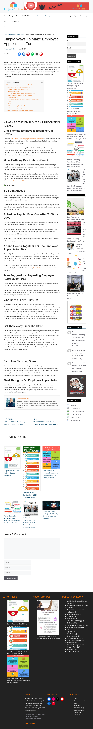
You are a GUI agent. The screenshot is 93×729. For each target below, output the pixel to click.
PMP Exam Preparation (74, 638)
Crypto (69, 607)
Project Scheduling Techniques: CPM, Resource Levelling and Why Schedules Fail (78, 340)
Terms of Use (78, 715)
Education (70, 616)
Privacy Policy (79, 708)
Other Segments (72, 636)
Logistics (69, 631)
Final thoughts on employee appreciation (21, 110)
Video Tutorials (71, 651)
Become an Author (80, 701)
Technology (83, 16)
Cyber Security (76, 414)
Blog (75, 703)
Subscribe (15, 21)
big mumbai (76, 350)
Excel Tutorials (76, 417)
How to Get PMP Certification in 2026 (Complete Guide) (30, 495)
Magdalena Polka (9, 49)
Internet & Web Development (76, 625)
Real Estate (70, 642)
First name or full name (74, 41)
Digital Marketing (72, 614)
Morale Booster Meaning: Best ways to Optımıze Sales (75, 296)
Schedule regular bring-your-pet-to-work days (22, 93)
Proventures (76, 332)
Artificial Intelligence (26, 16)
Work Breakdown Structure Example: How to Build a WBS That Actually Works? (76, 136)
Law (68, 629)
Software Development (74, 645)
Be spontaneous (14, 91)
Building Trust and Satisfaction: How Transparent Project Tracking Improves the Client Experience (30, 522)
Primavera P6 (75, 408)
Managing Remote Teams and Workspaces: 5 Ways (76, 248)
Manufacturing (71, 634)
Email (69, 48)
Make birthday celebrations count (18, 89)
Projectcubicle (79, 710)
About (76, 698)
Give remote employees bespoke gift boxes (21, 87)
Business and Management (45, 16)
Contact (77, 705)
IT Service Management (74, 627)
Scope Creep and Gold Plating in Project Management (11, 473)
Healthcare (70, 623)
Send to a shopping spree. (16, 108)
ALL (5, 21)
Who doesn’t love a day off (17, 104)
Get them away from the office (18, 106)
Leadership (61, 16)
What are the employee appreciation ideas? (19, 85)
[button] (4, 27)
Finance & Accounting (74, 621)
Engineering (72, 16)
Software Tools (71, 647)
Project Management (10, 16)
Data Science (75, 420)
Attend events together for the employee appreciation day (20, 96)
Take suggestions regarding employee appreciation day (24, 100)
